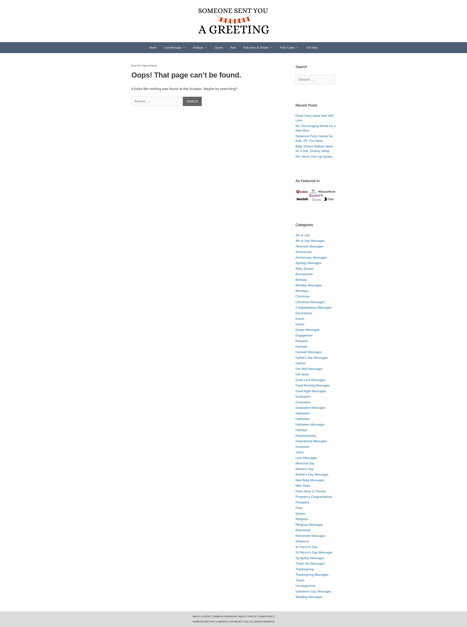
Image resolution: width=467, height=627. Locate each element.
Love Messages (306, 458)
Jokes (300, 452)
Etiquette (302, 341)
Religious (302, 519)
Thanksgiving (305, 569)
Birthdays (302, 291)
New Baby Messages (310, 480)
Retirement (303, 530)
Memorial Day (305, 463)
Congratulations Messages (314, 307)
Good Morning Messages (313, 385)
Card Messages (172, 47)
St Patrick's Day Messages (314, 552)
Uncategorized (305, 586)
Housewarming (306, 435)
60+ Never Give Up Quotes (314, 156)
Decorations (304, 313)
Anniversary (304, 252)
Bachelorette (304, 274)
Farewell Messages (309, 352)
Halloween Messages (310, 424)
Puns (233, 47)
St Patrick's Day (307, 547)
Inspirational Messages (311, 441)
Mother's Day (305, 469)
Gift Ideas (312, 47)
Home (153, 47)
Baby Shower (305, 268)
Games (300, 363)
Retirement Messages (310, 536)
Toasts (300, 580)
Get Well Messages (309, 369)
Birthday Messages (309, 285)
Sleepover (302, 541)
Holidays (198, 47)
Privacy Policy (247, 616)
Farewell (301, 346)
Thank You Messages (310, 563)
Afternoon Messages (310, 246)
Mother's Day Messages (312, 474)
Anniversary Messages (311, 257)
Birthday (301, 280)
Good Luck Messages (310, 380)
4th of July (303, 235)
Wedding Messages (309, 597)
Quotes (219, 47)
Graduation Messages (310, 407)
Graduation (303, 396)
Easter (300, 318)
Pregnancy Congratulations (314, 497)
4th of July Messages (310, 241)
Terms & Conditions (225, 616)
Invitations (303, 447)
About (196, 616)
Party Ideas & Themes (256, 47)
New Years (303, 485)
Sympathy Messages (310, 558)
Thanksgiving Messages (312, 574)
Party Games (287, 47)
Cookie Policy (266, 616)
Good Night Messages (311, 391)
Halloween (303, 413)
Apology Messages (308, 263)
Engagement (304, 335)
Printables (302, 502)
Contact (206, 616)
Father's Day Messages (312, 357)
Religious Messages (309, 524)
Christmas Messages (310, 302)
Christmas (303, 296)
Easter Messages (307, 330)
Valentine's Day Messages (313, 591)
